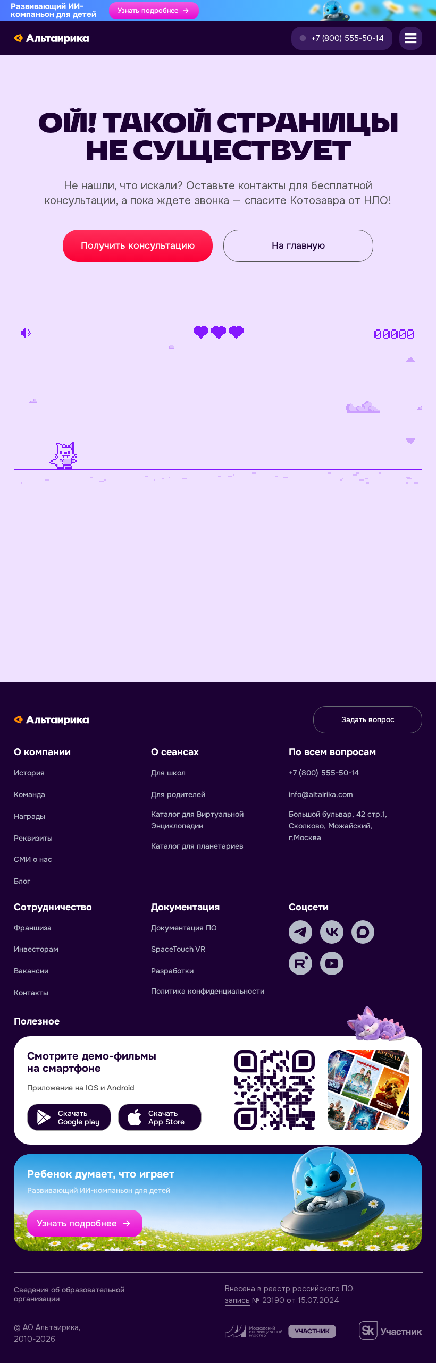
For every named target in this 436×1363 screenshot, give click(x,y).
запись (237, 1300)
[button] (341, 38)
